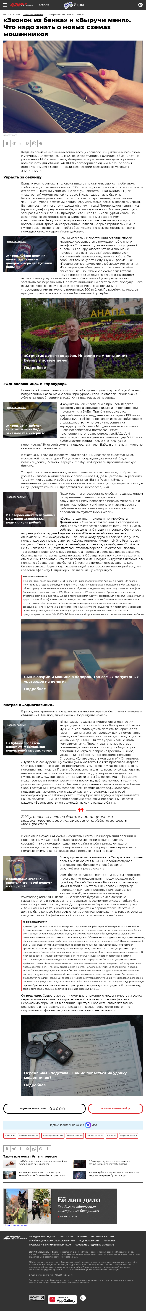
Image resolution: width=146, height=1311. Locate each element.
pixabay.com (10, 135)
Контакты (109, 1241)
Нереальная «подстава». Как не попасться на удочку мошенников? (75, 1075)
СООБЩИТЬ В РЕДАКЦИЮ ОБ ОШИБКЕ (94, 1245)
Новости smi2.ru (15, 1225)
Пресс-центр (66, 1237)
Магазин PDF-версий (102, 1237)
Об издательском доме (42, 1237)
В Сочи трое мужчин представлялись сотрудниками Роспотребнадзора (109, 1162)
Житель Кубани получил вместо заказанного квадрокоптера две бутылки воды (114, 1174)
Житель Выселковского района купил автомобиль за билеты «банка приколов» (42, 1174)
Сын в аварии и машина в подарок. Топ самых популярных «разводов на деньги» (81, 679)
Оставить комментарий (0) (116, 1108)
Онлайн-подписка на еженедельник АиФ (52, 1241)
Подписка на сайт (89, 1241)
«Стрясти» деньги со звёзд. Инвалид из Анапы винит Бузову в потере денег (75, 358)
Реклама (82, 1237)
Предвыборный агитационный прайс (50, 1245)
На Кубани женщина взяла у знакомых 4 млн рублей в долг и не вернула (43, 1162)
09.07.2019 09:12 (11, 14)
